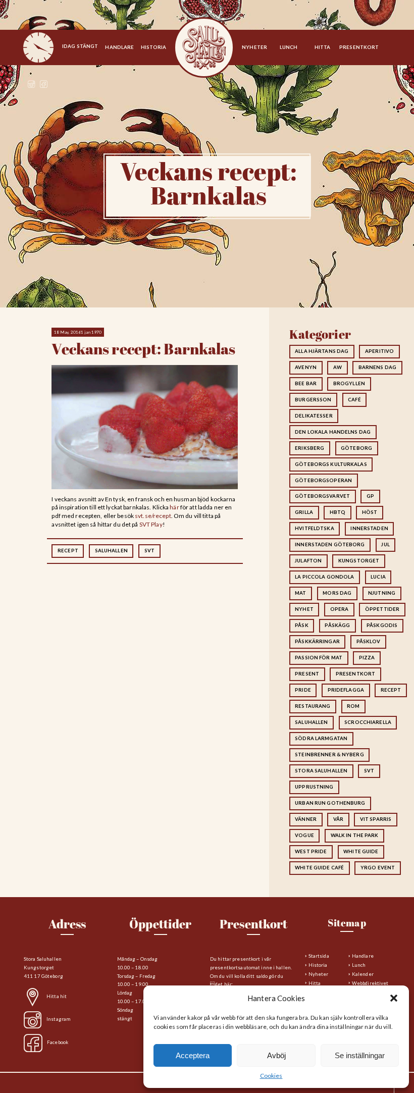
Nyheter (318, 974)
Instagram (58, 1019)
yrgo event (377, 867)
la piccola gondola (324, 577)
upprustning (314, 787)
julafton (308, 560)
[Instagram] (31, 85)
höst (369, 512)
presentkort (355, 673)
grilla (304, 512)
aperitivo (379, 351)
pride (303, 690)
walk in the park (355, 835)
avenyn (306, 367)
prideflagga (346, 690)
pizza (367, 657)
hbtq (337, 512)
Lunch (359, 965)
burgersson (313, 399)
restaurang (312, 706)
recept (68, 550)
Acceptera (193, 1055)
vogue (304, 835)
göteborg (356, 448)
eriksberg (309, 448)
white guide (360, 851)
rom (353, 706)
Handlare (363, 956)
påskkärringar (317, 641)
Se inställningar (360, 1055)
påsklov (368, 641)
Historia (318, 965)
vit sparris (375, 819)
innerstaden (369, 528)
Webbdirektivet (370, 983)
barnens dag (377, 367)
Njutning (381, 593)
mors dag (337, 593)
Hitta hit (56, 996)
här (174, 507)
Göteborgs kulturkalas (331, 464)
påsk (301, 625)
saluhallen (111, 550)
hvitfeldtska (314, 528)
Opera (339, 609)
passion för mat (318, 657)
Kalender (363, 974)
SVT (149, 550)
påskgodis (382, 625)
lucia (378, 577)
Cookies (271, 1075)
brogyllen (349, 383)
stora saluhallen (321, 770)
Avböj (276, 1055)
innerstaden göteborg (330, 544)
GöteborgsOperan (323, 480)
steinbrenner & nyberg (329, 754)
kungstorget (358, 560)
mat (300, 593)
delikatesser (313, 416)
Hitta (314, 983)
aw (337, 367)
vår (338, 819)
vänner (306, 819)
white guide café (319, 867)
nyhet (304, 609)
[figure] (38, 47)
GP (370, 496)
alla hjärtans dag (321, 351)
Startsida (204, 48)
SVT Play (151, 524)
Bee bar (306, 383)
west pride (311, 851)
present (307, 673)
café (354, 399)
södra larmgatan (321, 738)
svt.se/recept (153, 515)
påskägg (337, 625)
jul (385, 544)
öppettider (382, 609)
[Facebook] (43, 85)
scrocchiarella (367, 722)
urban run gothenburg (330, 803)
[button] (394, 998)
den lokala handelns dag (333, 432)
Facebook (57, 1042)
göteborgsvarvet (322, 496)
